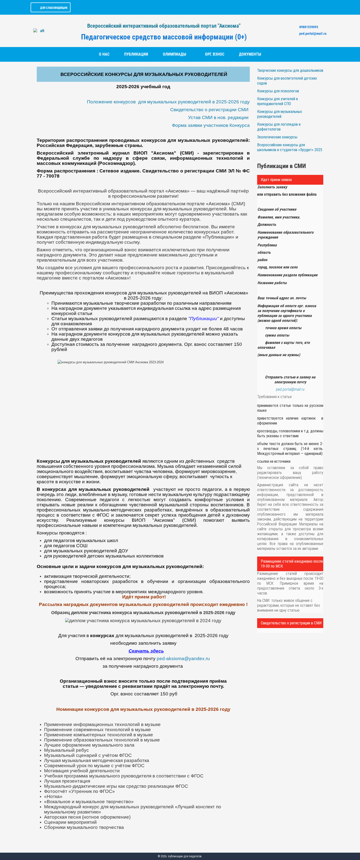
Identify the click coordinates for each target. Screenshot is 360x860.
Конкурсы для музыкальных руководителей (279, 114)
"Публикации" (203, 318)
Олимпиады (174, 54)
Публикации (136, 54)
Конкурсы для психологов (278, 91)
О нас (104, 54)
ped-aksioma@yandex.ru (183, 658)
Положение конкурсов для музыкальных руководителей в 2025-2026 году (168, 101)
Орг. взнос (214, 54)
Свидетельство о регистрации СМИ (209, 109)
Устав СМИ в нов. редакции (218, 117)
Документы (250, 54)
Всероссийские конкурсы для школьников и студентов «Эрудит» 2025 (289, 147)
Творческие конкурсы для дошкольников (290, 70)
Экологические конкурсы (277, 137)
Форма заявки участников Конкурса (211, 125)
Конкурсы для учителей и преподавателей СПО (277, 101)
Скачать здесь (146, 651)
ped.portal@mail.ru (312, 34)
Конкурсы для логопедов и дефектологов (278, 127)
